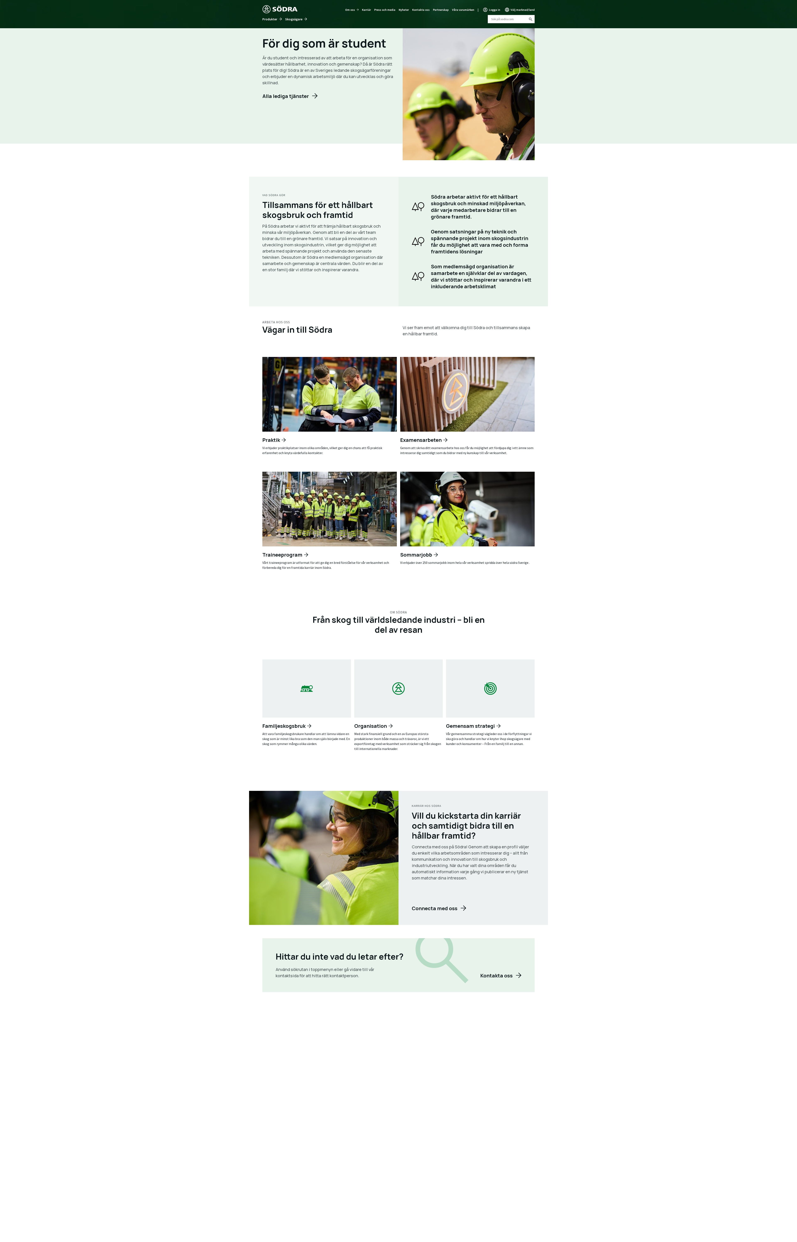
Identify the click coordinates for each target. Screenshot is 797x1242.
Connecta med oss (434, 908)
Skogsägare (293, 19)
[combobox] (511, 19)
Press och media (384, 10)
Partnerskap (441, 10)
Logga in (494, 10)
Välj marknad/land (523, 10)
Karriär (366, 10)
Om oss (350, 10)
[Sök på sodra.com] (530, 19)
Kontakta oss (421, 10)
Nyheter (404, 10)
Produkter (269, 19)
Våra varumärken (463, 10)
